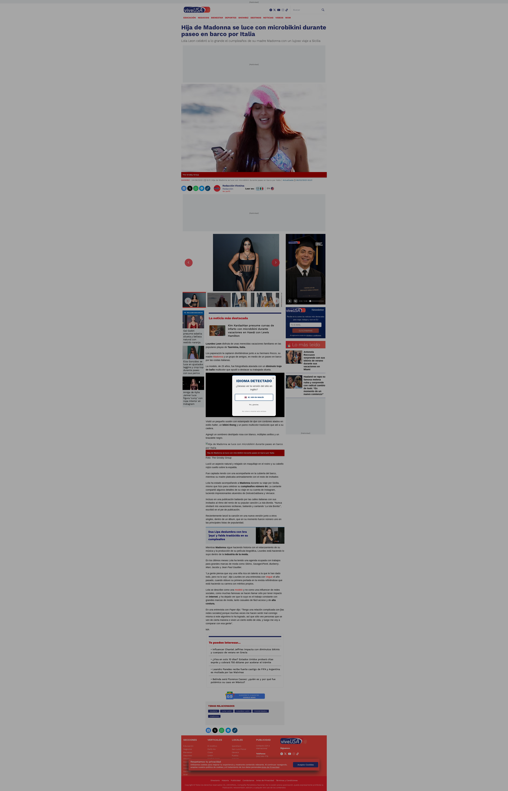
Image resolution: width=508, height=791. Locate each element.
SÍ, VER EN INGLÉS (254, 397)
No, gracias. (254, 405)
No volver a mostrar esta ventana (254, 411)
